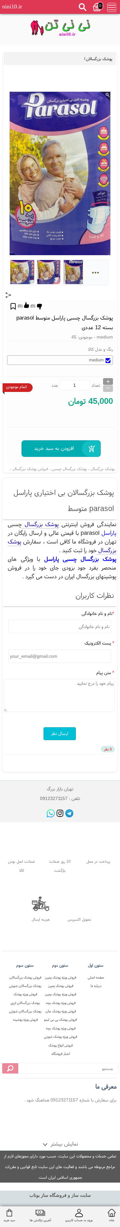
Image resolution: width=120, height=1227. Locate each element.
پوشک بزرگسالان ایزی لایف (25, 1003)
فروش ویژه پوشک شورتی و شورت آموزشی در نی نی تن (60, 1037)
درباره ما (96, 985)
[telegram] (69, 813)
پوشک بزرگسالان (99, 59)
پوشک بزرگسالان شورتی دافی (25, 986)
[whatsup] (51, 813)
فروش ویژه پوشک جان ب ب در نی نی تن (60, 1012)
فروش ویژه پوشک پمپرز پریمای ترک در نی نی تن (60, 994)
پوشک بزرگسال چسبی (69, 469)
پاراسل (108, 532)
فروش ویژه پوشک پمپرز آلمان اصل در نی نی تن (60, 978)
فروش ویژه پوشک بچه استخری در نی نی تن (61, 1029)
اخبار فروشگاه (61, 1053)
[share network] (8, 295)
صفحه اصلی (96, 977)
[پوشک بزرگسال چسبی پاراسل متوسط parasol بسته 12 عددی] (60, 29)
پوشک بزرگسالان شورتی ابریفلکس (25, 1012)
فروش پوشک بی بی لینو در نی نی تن (60, 1020)
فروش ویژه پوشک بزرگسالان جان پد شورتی (25, 994)
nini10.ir (12, 6)
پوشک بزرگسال (103, 469)
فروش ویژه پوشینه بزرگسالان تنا (25, 1020)
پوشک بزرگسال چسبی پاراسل (80, 558)
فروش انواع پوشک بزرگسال (60, 1046)
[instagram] (60, 813)
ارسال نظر (59, 733)
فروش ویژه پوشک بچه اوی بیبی (61, 1003)
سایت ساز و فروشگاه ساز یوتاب (60, 1195)
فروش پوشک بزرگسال (30, 469)
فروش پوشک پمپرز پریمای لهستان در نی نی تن (60, 986)
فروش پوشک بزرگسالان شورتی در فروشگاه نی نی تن (25, 978)
